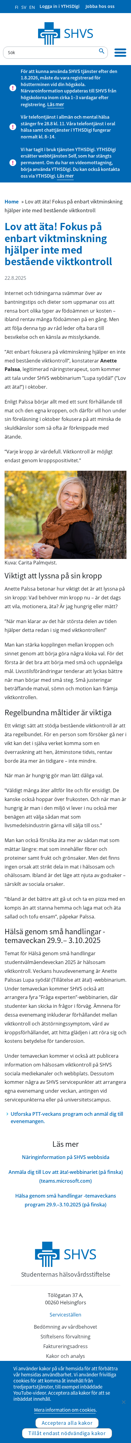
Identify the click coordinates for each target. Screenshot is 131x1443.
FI (16, 7)
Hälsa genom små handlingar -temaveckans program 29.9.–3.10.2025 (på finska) (65, 1200)
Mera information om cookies (65, 1410)
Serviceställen (65, 1314)
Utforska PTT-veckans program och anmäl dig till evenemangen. (67, 1118)
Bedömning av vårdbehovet (65, 1326)
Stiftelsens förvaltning (65, 1336)
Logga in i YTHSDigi (60, 6)
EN (32, 7)
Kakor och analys (65, 1356)
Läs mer (55, 104)
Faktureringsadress (65, 1346)
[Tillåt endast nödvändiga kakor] (123, 1402)
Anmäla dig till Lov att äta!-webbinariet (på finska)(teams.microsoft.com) (66, 1176)
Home (12, 201)
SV (23, 7)
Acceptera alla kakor (67, 1422)
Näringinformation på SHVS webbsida (65, 1157)
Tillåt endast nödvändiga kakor (66, 1433)
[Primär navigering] (120, 53)
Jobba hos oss (100, 6)
